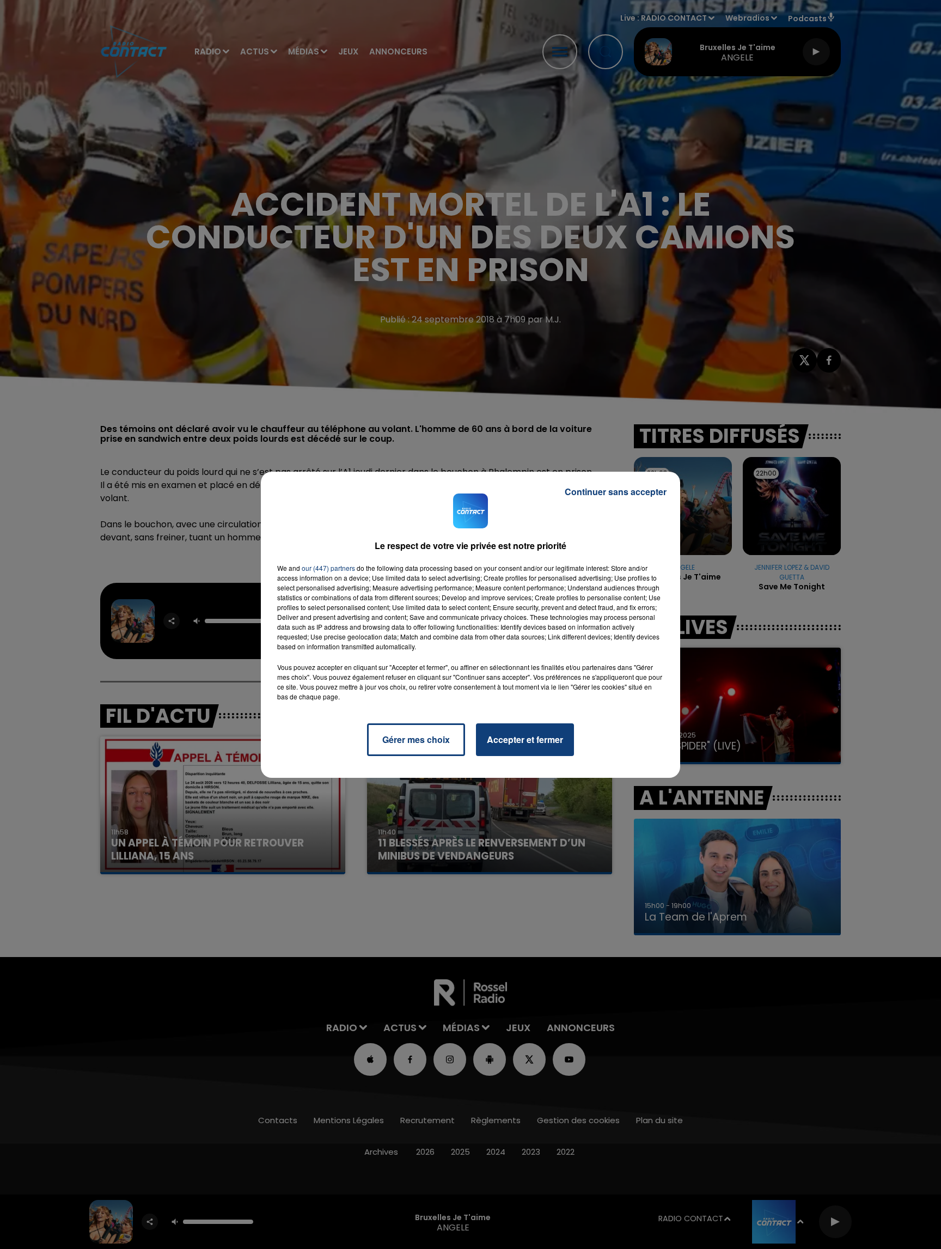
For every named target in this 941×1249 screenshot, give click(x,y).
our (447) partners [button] (328, 567)
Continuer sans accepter (616, 491)
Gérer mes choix (416, 739)
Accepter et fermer (525, 739)
